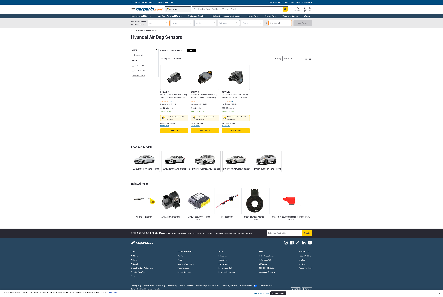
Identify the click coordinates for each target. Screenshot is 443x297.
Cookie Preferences (246, 286)
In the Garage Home (266, 256)
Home (133, 30)
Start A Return (224, 264)
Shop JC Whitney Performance (142, 268)
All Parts (134, 260)
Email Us (302, 260)
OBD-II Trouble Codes (267, 268)
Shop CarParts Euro (138, 272)
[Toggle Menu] (133, 9)
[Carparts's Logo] (149, 9)
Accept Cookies (278, 293)
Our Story (181, 256)
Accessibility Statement (229, 286)
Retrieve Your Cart (225, 268)
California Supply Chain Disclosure (207, 286)
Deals (133, 276)
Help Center (223, 256)
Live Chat (302, 264)
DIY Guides (263, 264)
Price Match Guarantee (227, 272)
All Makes (134, 256)
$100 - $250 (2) (139, 70)
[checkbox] (133, 55)
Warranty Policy (149, 286)
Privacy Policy (172, 286)
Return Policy (160, 286)
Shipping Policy (136, 286)
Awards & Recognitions (186, 264)
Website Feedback (305, 268)
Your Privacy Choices (266, 286)
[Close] (439, 293)
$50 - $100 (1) (139, 65)
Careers (180, 260)
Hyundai (141, 30)
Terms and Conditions (187, 286)
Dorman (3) (138, 55)
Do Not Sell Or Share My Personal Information (145, 289)
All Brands (134, 264)
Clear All (192, 50)
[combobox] (159, 23)
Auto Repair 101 (265, 260)
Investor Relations (184, 272)
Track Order (223, 260)
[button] (178, 50)
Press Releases (183, 268)
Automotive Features (267, 272)
